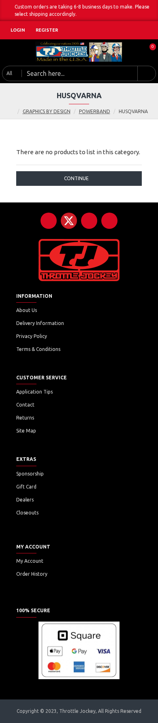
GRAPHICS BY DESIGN (46, 111)
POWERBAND (94, 111)
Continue (76, 178)
